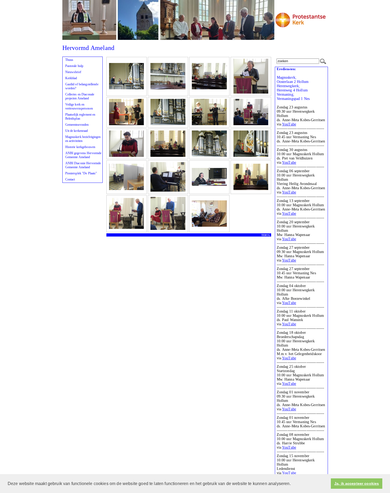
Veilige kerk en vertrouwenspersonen (79, 106)
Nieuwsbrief (73, 72)
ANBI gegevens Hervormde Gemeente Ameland (83, 155)
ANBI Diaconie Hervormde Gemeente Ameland (83, 165)
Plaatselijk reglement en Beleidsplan (80, 116)
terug (265, 235)
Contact (70, 179)
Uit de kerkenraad (76, 131)
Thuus (69, 60)
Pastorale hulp (74, 66)
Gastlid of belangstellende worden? (81, 86)
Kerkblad (71, 78)
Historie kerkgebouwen (80, 147)
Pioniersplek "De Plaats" (81, 173)
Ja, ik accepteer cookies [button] (356, 484)
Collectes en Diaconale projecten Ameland (79, 96)
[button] (292, 484)
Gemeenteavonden (77, 125)
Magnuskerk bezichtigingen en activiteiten (83, 139)
